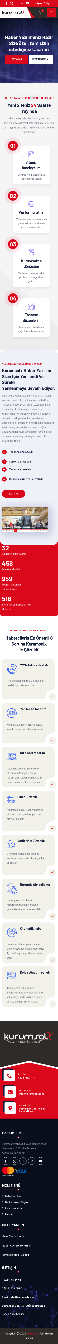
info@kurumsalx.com (31, 1093)
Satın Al (13, 493)
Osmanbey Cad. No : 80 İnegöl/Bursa (32, 1109)
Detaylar (17, 59)
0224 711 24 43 (26, 1077)
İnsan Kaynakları (14, 1208)
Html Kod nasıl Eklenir (15, 1254)
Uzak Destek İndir (13, 1236)
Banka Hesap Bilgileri (17, 1202)
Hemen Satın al (41, 59)
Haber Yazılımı (13, 1196)
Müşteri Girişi (42, 3)
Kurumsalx (33, 1333)
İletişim (9, 1214)
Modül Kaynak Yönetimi (16, 1245)
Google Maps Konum (13, 1313)
